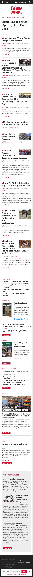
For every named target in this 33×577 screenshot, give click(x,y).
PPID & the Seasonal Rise (14, 444)
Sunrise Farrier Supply (22, 497)
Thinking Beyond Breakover (14, 324)
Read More (5, 54)
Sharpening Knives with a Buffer (14, 384)
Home (3, 17)
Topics (6, 2)
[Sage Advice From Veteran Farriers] (25, 136)
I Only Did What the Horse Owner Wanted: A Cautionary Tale (15, 331)
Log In (18, 2)
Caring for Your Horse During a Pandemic (13, 377)
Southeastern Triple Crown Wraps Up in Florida (16, 39)
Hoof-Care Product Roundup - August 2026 (16, 290)
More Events (7, 463)
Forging (16, 256)
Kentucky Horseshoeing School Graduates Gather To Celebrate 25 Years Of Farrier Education (16, 66)
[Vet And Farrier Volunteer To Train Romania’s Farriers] (25, 152)
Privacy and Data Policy (24, 562)
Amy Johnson (6, 75)
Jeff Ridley (5, 142)
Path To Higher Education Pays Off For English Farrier (16, 184)
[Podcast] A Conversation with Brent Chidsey (16, 286)
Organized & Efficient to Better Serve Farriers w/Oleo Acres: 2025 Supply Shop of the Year (16, 416)
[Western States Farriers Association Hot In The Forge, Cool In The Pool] (25, 95)
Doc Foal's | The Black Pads (13, 479)
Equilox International (21, 525)
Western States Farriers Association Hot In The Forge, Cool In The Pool (14, 99)
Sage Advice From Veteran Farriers (9, 136)
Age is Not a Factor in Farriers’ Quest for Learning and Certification (9, 216)
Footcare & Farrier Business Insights (16, 282)
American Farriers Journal (21, 304)
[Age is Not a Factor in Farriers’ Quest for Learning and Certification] (25, 214)
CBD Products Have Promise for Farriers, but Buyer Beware (14, 381)
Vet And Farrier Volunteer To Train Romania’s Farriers (14, 154)
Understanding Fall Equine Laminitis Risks (17, 327)
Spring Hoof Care (9, 375)
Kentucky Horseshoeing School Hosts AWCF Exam (15, 123)
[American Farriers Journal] (7, 310)
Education (4, 45)
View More (6, 335)
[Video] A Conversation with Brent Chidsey (15, 294)
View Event (5, 460)
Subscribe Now (18, 358)
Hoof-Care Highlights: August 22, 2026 (16, 284)
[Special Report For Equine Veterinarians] (7, 349)
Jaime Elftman (6, 43)
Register (24, 2)
